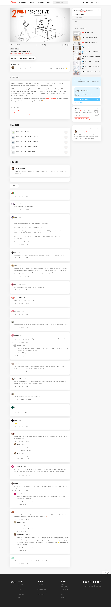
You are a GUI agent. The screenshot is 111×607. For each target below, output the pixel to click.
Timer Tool (21, 594)
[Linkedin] (96, 582)
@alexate (16, 363)
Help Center (64, 592)
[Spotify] (93, 582)
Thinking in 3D (15, 111)
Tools (19, 589)
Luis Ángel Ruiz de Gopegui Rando (23, 297)
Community (41, 2)
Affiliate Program (41, 589)
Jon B (15, 204)
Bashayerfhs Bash (19, 193)
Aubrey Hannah (18, 466)
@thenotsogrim (18, 284)
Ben (15, 407)
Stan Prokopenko (19, 168)
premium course (51, 98)
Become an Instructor (42, 592)
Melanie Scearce (21, 534)
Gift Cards (21, 592)
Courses (20, 584)
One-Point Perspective (17, 113)
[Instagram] (86, 582)
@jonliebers (17, 335)
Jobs (62, 594)
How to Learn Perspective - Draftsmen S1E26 (24, 115)
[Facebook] (88, 582)
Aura (15, 512)
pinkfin (16, 483)
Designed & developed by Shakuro (92, 586)
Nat (15, 252)
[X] (91, 582)
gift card (80, 110)
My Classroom (23, 2)
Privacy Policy (64, 587)
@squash (19, 522)
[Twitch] (100, 582)
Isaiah (15, 420)
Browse (32, 2)
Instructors (40, 587)
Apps (48, 2)
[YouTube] (83, 582)
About (62, 584)
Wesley (18, 444)
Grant (15, 265)
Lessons (20, 587)
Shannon (16, 394)
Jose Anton (17, 311)
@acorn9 (16, 322)
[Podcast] (98, 582)
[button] (86, 10)
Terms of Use (64, 589)
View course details (78, 102)
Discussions (40, 584)
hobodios (16, 434)
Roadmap (63, 597)
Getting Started (41, 594)
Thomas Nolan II (18, 379)
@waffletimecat (18, 558)
